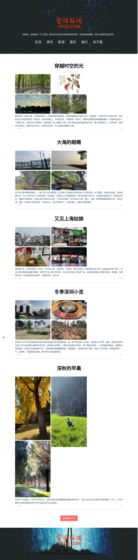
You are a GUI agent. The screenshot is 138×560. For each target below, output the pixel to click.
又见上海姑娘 (69, 219)
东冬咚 (65, 551)
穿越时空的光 (69, 66)
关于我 (83, 551)
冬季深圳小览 (69, 292)
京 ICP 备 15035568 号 (45, 553)
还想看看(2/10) (69, 518)
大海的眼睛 (69, 142)
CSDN (57, 551)
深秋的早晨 (69, 368)
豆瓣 (75, 551)
